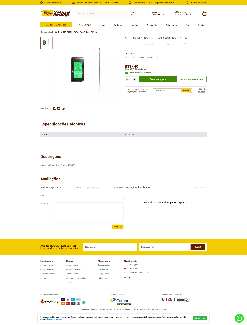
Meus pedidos (103, 274)
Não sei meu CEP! (201, 90)
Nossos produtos (47, 269)
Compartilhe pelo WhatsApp (63, 108)
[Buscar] (132, 13)
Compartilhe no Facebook (54, 108)
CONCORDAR (200, 318)
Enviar (186, 90)
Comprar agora (158, 79)
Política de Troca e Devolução (76, 278)
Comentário (44, 203)
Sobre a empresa (46, 265)
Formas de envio (71, 265)
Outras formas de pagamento (140, 73)
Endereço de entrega (105, 278)
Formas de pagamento (73, 269)
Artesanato (152, 25)
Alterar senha (103, 269)
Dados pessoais (104, 265)
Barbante (118, 25)
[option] (46, 43)
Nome (42, 196)
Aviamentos (171, 25)
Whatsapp (239, 318)
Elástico (201, 25)
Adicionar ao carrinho (192, 79)
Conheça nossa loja (47, 274)
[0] (204, 13)
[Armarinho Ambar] (55, 13)
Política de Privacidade (73, 274)
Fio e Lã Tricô (85, 25)
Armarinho (44, 278)
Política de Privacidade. (54, 319)
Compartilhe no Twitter (58, 108)
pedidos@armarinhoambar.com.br (140, 272)
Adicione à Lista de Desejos (185, 45)
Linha (102, 25)
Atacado (68, 283)
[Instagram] (125, 277)
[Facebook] (130, 277)
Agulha (134, 25)
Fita (187, 25)
